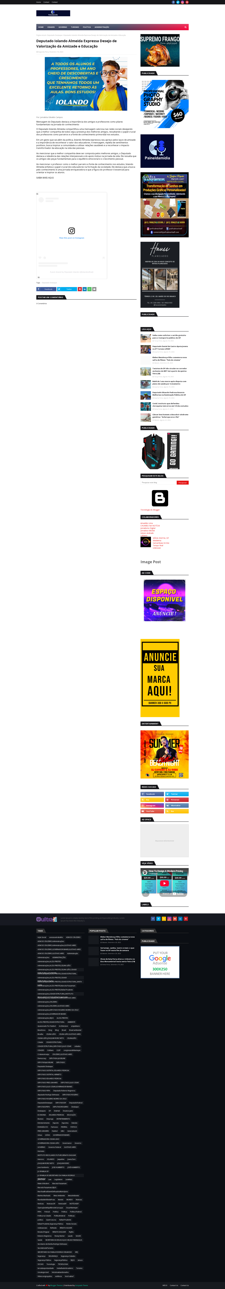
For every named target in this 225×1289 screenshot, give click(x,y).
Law (49, 1179)
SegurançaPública (60, 1260)
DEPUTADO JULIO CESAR (70, 1082)
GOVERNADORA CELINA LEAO (48, 1139)
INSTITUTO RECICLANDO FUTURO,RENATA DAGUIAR (57, 1155)
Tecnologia (51, 1264)
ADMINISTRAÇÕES (58, 957)
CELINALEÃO (71, 1038)
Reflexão (53, 1228)
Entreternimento (44, 1123)
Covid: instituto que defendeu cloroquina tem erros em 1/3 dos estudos (170, 404)
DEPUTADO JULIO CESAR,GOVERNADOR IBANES (55, 1087)
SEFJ (76, 1252)
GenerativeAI (72, 1131)
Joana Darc (72, 1159)
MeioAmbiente (73, 1195)
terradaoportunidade (46, 1268)
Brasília (40, 1034)
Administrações (43, 957)
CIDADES (41, 1050)
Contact (46, 2)
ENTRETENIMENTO (63, 1119)
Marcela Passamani (59, 1183)
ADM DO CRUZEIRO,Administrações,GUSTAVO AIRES (57, 945)
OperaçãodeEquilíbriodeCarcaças (50, 1208)
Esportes (65, 1123)
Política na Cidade (44, 1216)
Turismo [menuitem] (75, 27)
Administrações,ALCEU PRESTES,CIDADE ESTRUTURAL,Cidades (52, 978)
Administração (72, 953)
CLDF (58, 1050)
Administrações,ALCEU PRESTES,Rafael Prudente (55, 990)
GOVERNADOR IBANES (61, 1135)
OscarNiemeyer (72, 1208)
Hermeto (41, 1151)
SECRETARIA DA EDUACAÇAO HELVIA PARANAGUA (63, 1240)
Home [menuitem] (40, 27)
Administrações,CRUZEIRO (47, 1002)
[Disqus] (86, 396)
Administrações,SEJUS (46, 1018)
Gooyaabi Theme (81, 1285)
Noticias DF (51, 1204)
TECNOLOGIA (63, 1264)
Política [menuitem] (87, 27)
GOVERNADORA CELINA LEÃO (48, 1143)
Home (38, 2)
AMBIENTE (71, 1022)
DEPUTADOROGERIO (60, 1107)
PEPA (39, 1212)
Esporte (56, 1123)
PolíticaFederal (59, 1216)
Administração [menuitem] (102, 27)
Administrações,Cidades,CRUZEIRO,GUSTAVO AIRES (57, 998)
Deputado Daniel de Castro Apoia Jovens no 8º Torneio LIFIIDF (170, 347)
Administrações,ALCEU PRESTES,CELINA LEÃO (54, 965)
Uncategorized (43, 1272)
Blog (57, 1030)
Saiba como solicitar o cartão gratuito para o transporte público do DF (169, 336)
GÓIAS (47, 1135)
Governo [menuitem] (63, 27)
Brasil (64, 1030)
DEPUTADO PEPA (44, 1091)
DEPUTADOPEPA (44, 1107)
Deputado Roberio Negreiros (64, 1091)
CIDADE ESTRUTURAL (54, 1042)
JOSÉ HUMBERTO (74, 1167)
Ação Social (42, 937)
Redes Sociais (71, 1224)
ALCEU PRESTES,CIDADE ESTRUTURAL (51, 1022)
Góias (40, 1135)
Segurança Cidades (68, 1256)
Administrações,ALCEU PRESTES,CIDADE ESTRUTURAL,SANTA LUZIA (60, 982)
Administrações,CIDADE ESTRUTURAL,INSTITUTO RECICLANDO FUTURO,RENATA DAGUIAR (55, 994)
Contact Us (174, 1285)
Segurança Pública (44, 1260)
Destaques (42, 1111)
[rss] (152, 800)
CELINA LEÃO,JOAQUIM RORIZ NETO (51, 1038)
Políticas (71, 1216)
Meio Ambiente (59, 1195)
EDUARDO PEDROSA (56, 1115)
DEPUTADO (60, 1062)
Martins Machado (44, 1195)
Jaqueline (61, 1159)
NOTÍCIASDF (74, 1204)
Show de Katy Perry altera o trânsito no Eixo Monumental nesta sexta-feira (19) (117, 960)
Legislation (58, 1179)
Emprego (50, 1119)
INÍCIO (165, 1285)
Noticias (79, 1200)
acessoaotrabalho (56, 937)
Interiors (41, 1159)
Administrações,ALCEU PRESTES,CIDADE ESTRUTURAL (57, 974)
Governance (67, 1143)
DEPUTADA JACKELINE (57, 1058)
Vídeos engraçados (45, 1276)
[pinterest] (187, 2)
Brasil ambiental (75, 1030)
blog (50, 1030)
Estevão (74, 1123)
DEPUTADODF (61, 1103)
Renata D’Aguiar (43, 1232)
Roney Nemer (60, 1236)
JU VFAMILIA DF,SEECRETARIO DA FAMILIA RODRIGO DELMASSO (56, 1175)
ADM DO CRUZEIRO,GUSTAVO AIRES (51, 953)
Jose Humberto (43, 1167)
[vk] (177, 805)
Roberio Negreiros (44, 1236)
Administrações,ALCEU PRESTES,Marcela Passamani (56, 986)
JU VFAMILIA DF (43, 1171)
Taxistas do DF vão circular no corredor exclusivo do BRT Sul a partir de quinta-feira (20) (169, 371)
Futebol (55, 1131)
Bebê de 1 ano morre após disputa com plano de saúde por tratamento (169, 382)
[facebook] (173, 2)
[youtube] (152, 811)
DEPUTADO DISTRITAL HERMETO (49, 1074)
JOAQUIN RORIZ (63, 1163)
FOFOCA (74, 1127)
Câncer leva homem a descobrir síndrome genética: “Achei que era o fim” (170, 415)
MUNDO (70, 1200)
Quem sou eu (51, 1220)
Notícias (41, 1204)
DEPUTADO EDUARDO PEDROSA (49, 1078)
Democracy (42, 1058)
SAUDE (78, 1236)
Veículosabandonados (60, 1272)
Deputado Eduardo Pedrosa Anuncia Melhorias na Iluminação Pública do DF (169, 393)
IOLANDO (50, 1159)
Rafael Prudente (65, 1220)
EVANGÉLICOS (43, 1127)
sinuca (80, 1260)
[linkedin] (180, 919)
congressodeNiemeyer (72, 1050)
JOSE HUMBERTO (58, 1167)
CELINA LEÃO (51, 1034)
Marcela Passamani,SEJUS (47, 1187)
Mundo (60, 1200)
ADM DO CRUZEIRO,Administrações (51, 941)
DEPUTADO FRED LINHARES (48, 1082)
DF (50, 1111)
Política (64, 1212)
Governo (78, 1143)
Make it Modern (43, 1183)
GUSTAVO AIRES (70, 1147)
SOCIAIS (40, 1264)
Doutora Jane (68, 1111)
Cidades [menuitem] (51, 27)
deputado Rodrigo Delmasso (48, 1095)
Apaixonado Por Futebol (47, 1026)
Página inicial (41, 35)
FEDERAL (64, 1127)
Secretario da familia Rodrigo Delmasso (52, 1244)
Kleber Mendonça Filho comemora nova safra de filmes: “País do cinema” (169, 358)
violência (58, 1276)
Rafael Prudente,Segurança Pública (50, 1224)
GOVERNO (41, 1147)
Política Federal (76, 1212)
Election (40, 1119)
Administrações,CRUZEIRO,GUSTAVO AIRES (53, 1006)
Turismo (79, 1268)
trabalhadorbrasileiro (65, 1268)
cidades (77, 1046)
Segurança (41, 1256)
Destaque (75, 1107)
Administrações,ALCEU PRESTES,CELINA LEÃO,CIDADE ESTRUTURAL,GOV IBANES (57, 969)
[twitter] (178, 2)
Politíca (55, 1212)
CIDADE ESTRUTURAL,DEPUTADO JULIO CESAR (54, 1046)
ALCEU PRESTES (62, 1018)
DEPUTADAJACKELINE (45, 1062)
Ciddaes (50, 1050)
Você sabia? (69, 1276)
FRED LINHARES (43, 1131)
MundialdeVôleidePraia (46, 1200)
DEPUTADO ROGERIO (70, 1095)
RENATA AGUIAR (66, 1228)
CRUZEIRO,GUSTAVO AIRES (62, 1054)
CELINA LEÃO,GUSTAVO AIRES (70, 1034)
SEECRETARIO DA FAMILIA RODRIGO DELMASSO (55, 1252)
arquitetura (75, 1026)
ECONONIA (42, 1115)
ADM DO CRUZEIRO (73, 937)
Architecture (63, 1026)
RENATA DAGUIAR (59, 1232)
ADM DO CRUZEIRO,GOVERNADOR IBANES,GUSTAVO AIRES (59, 949)
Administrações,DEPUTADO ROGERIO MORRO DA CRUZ (58, 1010)
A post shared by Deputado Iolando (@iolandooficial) (71, 272)
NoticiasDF (62, 1204)
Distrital (57, 1111)
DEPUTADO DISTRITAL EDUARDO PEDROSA (53, 1070)
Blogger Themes (56, 1285)
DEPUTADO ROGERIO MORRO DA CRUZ (52, 1099)
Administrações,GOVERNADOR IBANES (52, 1014)
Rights (71, 1232)
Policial (47, 1212)
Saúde (40, 1240)
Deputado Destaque (54, 35)
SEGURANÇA (53, 1256)
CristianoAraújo (43, 1054)
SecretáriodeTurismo (45, 1248)
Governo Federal (54, 1147)
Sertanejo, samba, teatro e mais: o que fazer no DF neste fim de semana (117, 949)
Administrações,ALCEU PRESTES (49, 961)
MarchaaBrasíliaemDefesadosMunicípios (53, 1191)
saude (70, 1236)
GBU (62, 1131)
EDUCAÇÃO (71, 1115)
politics (40, 1220)
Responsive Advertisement (164, 841)
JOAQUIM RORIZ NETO (46, 1163)
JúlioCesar (41, 1179)
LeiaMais (69, 1179)
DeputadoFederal (75, 1103)
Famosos (54, 1127)
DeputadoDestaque (45, 1103)
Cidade (40, 1042)
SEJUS (72, 1260)
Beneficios (41, 1030)
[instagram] (182, 2)
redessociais (42, 1228)
